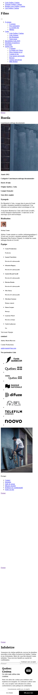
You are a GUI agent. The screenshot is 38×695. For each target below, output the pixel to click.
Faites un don (9, 489)
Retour (3, 113)
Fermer (3, 493)
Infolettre (8, 482)
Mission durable (10, 486)
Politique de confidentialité (14, 488)
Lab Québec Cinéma (12, 8)
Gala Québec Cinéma (12, 2)
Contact (7, 480)
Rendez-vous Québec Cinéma (15, 6)
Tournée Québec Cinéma (13, 4)
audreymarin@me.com (8, 348)
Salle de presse (10, 484)
